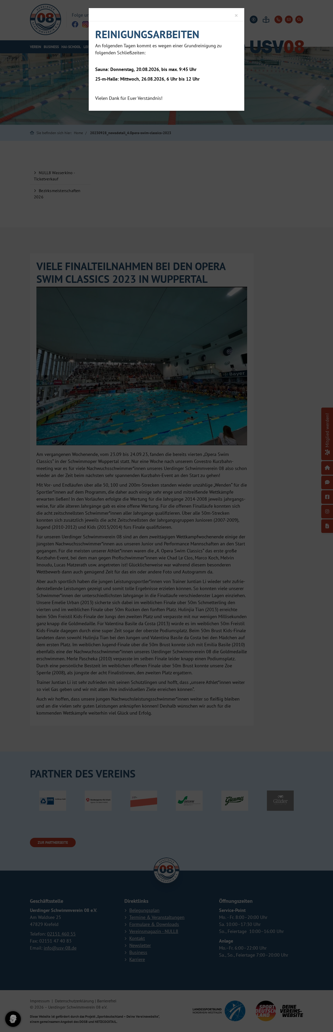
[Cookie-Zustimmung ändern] (13, 1019)
